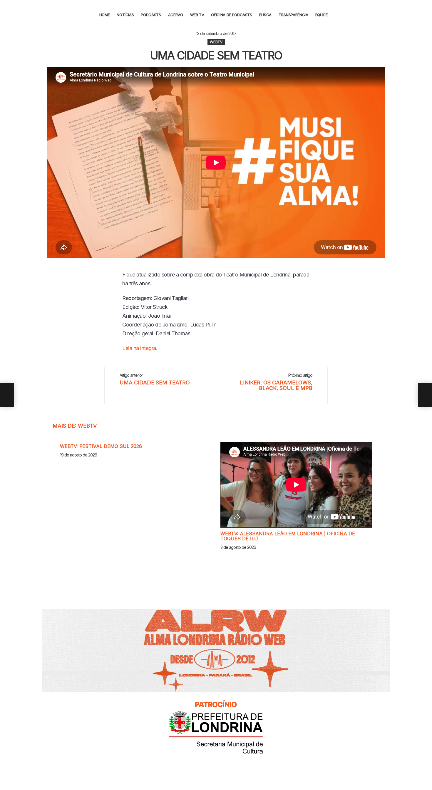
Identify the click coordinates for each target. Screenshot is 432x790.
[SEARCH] (337, 14)
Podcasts (151, 14)
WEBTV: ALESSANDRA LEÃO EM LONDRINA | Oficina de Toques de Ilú (287, 536)
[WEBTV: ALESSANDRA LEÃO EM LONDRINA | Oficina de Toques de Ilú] (296, 484)
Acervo (175, 14)
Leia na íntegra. (139, 348)
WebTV (87, 426)
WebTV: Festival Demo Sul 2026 (101, 446)
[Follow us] (424, 15)
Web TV (197, 14)
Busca (265, 14)
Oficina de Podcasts (231, 14)
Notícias (125, 14)
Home (104, 14)
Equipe (321, 14)
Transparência (293, 14)
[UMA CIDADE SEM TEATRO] (7, 395)
